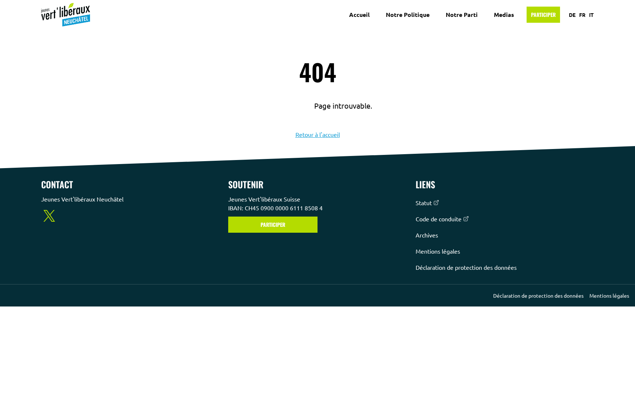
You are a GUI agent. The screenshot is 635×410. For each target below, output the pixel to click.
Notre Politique (408, 14)
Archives (427, 235)
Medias (504, 14)
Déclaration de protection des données (466, 267)
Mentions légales (438, 251)
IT (591, 14)
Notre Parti (462, 14)
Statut (424, 202)
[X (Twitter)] (49, 216)
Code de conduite (439, 218)
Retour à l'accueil (317, 134)
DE (572, 14)
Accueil (359, 14)
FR (582, 14)
